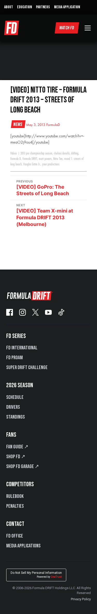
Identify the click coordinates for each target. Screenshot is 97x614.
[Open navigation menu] (88, 28)
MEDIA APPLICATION (67, 7)
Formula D (15, 159)
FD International (22, 348)
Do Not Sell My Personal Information (36, 574)
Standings (15, 417)
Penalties (15, 506)
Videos (13, 153)
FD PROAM (14, 358)
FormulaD (53, 125)
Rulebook (15, 496)
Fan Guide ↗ (17, 447)
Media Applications (23, 546)
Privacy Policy (81, 599)
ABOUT (8, 7)
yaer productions (50, 164)
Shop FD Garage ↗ (22, 466)
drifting (74, 153)
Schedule (15, 397)
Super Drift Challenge (27, 367)
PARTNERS (43, 7)
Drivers (13, 407)
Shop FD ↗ (15, 457)
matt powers (45, 159)
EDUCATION (24, 7)
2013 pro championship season (36, 153)
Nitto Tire (58, 159)
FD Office (14, 536)
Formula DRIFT (30, 159)
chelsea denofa (62, 153)
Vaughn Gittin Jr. (32, 164)
